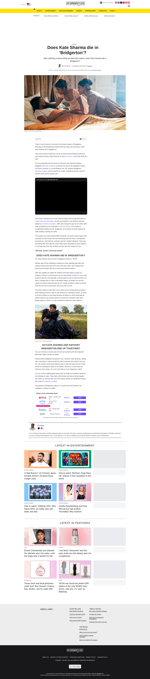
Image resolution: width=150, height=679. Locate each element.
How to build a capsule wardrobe (86, 636)
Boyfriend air (83, 629)
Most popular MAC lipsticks (78, 620)
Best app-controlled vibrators (98, 611)
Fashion (79, 11)
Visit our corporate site (97, 673)
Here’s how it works (96, 70)
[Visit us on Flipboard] (129, 3)
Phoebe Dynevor (49, 166)
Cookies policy (102, 657)
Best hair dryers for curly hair (98, 622)
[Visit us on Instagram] (116, 3)
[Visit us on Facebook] (119, 3)
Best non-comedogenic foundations (96, 618)
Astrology (103, 11)
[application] (61, 196)
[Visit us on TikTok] (126, 3)
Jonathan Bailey (41, 171)
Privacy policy (91, 657)
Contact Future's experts (59, 657)
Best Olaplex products (76, 611)
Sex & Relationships (66, 11)
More (112, 11)
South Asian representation (44, 221)
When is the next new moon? (88, 632)
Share (39, 139)
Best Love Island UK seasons (88, 640)
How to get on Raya (76, 617)
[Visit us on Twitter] (121, 3)
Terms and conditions (77, 657)
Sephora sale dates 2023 (77, 614)
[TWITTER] (39, 428)
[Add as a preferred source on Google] (75, 666)
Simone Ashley (65, 226)
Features (74, 44)
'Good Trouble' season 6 (71, 15)
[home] (34, 11)
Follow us (84, 139)
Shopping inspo (90, 11)
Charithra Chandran (49, 224)
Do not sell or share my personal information (78, 660)
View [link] (79, 397)
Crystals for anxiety (95, 614)
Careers (58, 660)
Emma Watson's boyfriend (51, 15)
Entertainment (50, 11)
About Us (46, 657)
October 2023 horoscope (91, 15)
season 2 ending (47, 381)
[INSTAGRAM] (42, 428)
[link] (42, 398)
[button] (61, 397)
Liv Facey (67, 66)
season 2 (67, 156)
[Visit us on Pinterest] (124, 3)
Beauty (39, 11)
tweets (78, 275)
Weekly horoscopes (109, 15)
